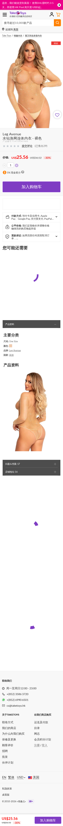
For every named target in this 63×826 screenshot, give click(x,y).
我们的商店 (9, 728)
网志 (37, 733)
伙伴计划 (7, 762)
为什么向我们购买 (13, 733)
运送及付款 (41, 722)
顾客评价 (7, 745)
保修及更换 (9, 739)
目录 (37, 728)
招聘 (5, 750)
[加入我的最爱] (57, 115)
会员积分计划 (42, 739)
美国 (11, 355)
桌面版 (5, 794)
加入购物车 (32, 186)
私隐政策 (7, 788)
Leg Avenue (15, 350)
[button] (30, 125)
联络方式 (7, 722)
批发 (5, 756)
